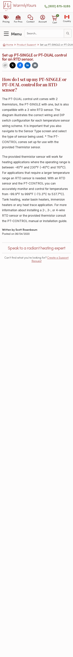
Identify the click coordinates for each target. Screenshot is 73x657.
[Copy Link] (5, 65)
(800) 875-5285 (59, 6)
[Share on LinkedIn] (27, 65)
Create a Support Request (50, 259)
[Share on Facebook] (20, 65)
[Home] (8, 6)
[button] (30, 19)
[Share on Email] (35, 65)
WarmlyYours (24, 5)
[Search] (68, 33)
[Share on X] (13, 65)
